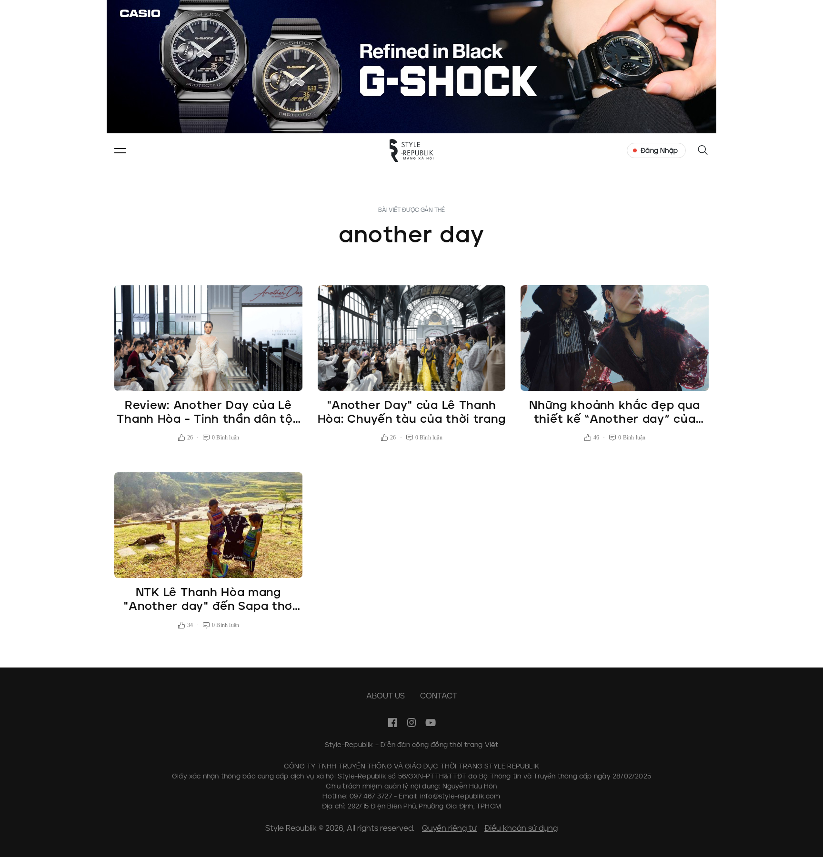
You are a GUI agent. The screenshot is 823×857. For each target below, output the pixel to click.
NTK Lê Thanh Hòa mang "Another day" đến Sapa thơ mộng (208, 606)
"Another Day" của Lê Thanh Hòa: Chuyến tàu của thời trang (412, 412)
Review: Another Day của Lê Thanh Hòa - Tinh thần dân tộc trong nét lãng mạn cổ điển (208, 419)
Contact (438, 695)
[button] (120, 150)
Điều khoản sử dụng (521, 828)
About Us (385, 695)
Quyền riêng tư (449, 828)
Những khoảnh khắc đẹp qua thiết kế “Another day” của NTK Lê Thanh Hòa (614, 419)
